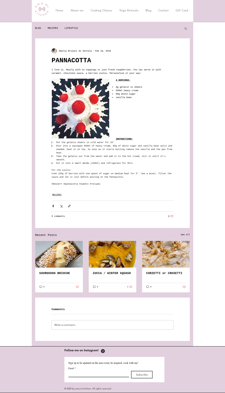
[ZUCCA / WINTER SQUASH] (112, 254)
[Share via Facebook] (53, 206)
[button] (185, 28)
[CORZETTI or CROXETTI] (166, 254)
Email (72, 368)
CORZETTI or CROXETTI (164, 273)
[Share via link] (69, 206)
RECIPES (53, 28)
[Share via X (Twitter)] (61, 206)
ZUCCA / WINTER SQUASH (112, 273)
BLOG (38, 28)
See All (185, 234)
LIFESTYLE (71, 28)
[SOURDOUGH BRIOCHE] (59, 254)
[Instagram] (103, 351)
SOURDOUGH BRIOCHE (54, 273)
